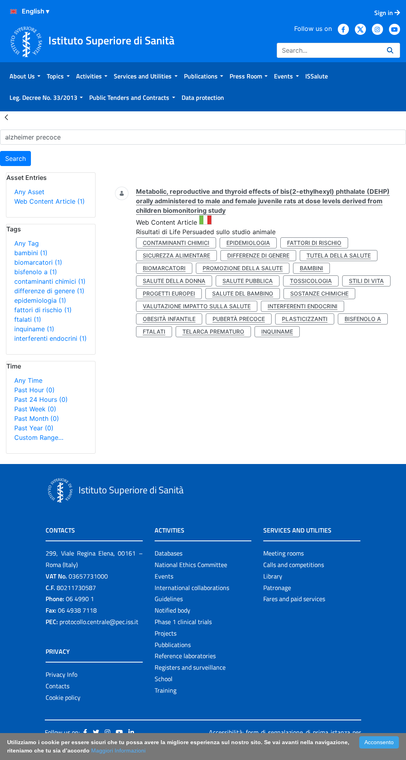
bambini (31, 253)
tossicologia (311, 280)
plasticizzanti (304, 318)
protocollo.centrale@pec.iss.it (98, 621)
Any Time (28, 380)
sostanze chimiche (319, 293)
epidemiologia (40, 300)
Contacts (57, 686)
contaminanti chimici (50, 281)
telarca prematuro (213, 331)
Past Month (36, 418)
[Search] (390, 50)
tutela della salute (338, 255)
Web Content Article (49, 201)
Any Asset (29, 192)
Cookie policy (63, 697)
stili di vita (366, 280)
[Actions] (13, 11)
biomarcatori (38, 262)
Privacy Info (61, 674)
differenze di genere (49, 291)
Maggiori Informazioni (118, 750)
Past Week (35, 409)
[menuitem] (25, 76)
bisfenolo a (35, 272)
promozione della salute (243, 268)
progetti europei (169, 293)
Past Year (34, 428)
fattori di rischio (43, 310)
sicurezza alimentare (176, 255)
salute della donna (174, 280)
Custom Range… (38, 437)
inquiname (34, 329)
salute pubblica (247, 280)
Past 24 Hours (41, 399)
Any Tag (26, 243)
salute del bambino (242, 293)
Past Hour (34, 390)
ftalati (27, 319)
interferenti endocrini (50, 338)
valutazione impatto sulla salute (197, 306)
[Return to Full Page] (6, 117)
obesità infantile (169, 318)
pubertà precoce (239, 318)
